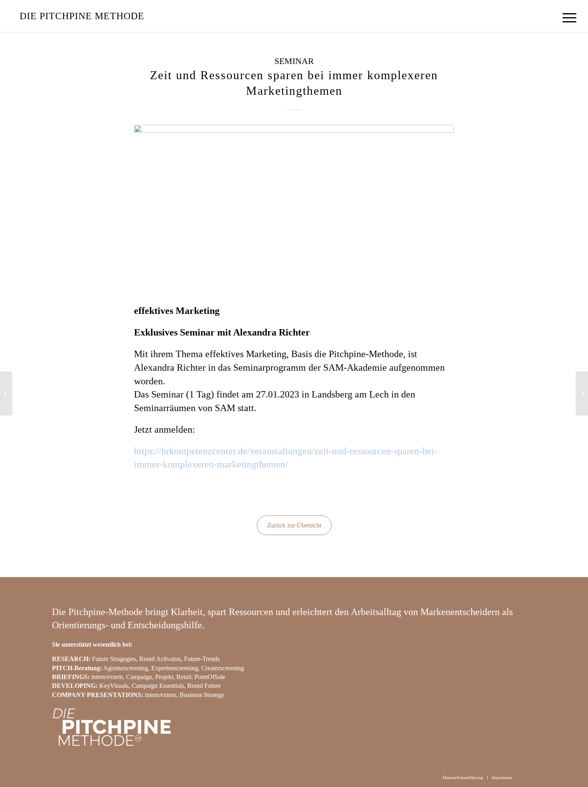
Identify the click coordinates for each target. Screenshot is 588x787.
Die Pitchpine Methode (82, 16)
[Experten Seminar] (294, 208)
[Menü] (566, 18)
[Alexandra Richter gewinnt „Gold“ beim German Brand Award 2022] (6, 393)
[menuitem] (566, 18)
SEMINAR (294, 61)
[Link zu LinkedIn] (530, 777)
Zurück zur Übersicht (294, 525)
